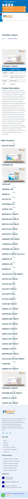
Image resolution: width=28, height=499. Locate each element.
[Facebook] (3, 5)
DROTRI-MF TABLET (10, 314)
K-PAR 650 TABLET (9, 304)
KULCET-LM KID (8, 146)
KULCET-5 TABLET (9, 289)
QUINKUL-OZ (7, 259)
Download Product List (9, 7)
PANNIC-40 (6, 269)
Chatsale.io (3, 497)
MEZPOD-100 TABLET (10, 219)
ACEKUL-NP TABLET (10, 403)
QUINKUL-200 (7, 264)
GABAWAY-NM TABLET (11, 239)
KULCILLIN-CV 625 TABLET (12, 274)
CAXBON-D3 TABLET (10, 244)
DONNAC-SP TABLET (10, 369)
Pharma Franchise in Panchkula (11, 461)
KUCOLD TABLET (9, 299)
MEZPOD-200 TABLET (10, 354)
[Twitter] (9, 5)
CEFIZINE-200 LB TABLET (12, 393)
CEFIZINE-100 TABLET (10, 249)
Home (3, 38)
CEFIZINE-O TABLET (10, 66)
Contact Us (6, 451)
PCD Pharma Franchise (9, 447)
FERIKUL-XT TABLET (10, 309)
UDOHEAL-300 (7, 189)
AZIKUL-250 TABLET (10, 339)
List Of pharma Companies (9, 468)
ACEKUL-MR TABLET (10, 344)
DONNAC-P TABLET (9, 329)
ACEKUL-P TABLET (9, 398)
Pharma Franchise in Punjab (10, 465)
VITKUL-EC (6, 184)
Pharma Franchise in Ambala (10, 459)
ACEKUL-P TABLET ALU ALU (13, 254)
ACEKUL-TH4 (7, 209)
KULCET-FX (6, 199)
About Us (5, 442)
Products (5, 445)
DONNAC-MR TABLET (10, 319)
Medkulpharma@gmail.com (12, 482)
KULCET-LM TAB (8, 284)
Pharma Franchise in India (9, 470)
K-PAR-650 (6, 364)
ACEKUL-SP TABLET (10, 324)
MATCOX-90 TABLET (10, 229)
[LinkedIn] (12, 5)
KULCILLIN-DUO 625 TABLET (13, 359)
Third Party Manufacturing (10, 449)
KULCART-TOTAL (8, 294)
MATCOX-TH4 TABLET (10, 224)
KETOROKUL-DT (8, 204)
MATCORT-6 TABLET (10, 234)
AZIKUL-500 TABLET (10, 334)
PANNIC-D (6, 194)
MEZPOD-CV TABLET (10, 214)
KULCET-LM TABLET (10, 279)
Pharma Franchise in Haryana (10, 463)
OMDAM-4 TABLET (9, 349)
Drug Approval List (8, 10)
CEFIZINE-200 (7, 165)
